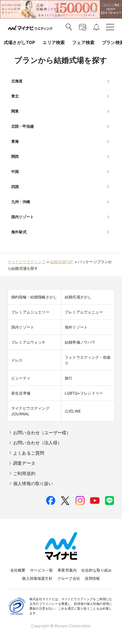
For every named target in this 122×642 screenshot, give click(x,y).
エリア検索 (54, 42)
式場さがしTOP (19, 42)
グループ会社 (68, 578)
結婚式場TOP (61, 261)
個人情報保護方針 (37, 578)
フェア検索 (83, 42)
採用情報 (92, 578)
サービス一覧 (41, 570)
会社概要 (18, 570)
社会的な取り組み (96, 570)
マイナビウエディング (27, 261)
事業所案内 (67, 570)
